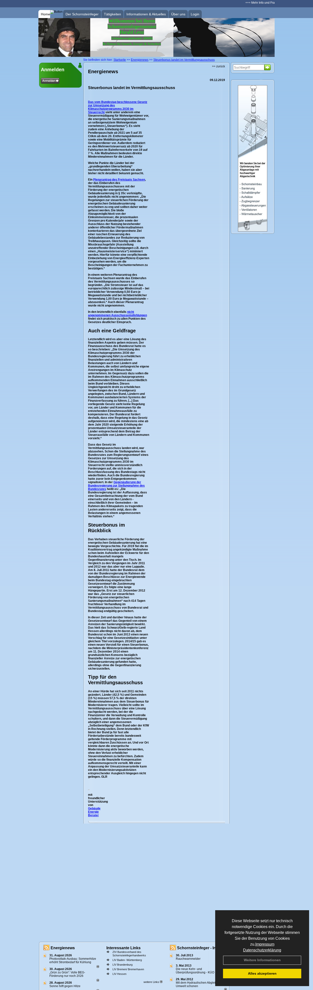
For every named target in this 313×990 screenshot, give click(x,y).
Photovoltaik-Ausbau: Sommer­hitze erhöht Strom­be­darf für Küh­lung (72, 960)
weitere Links (152, 981)
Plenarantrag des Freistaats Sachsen (119, 179)
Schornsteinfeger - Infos (199, 948)
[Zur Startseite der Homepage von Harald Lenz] (64, 56)
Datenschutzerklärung (262, 950)
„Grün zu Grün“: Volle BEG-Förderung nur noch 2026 (67, 974)
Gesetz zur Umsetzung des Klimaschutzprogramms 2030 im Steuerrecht (117, 107)
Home (45, 14)
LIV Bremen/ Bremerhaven (128, 969)
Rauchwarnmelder (188, 958)
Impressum (264, 944)
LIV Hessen (119, 973)
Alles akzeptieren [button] (262, 973)
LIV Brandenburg (122, 964)
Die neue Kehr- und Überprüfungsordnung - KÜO (195, 970)
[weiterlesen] (98, 967)
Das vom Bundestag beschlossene (112, 102)
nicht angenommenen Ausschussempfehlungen (117, 313)
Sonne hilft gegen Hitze (64, 986)
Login (195, 14)
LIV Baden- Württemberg (127, 960)
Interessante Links (123, 948)
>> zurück (218, 66)
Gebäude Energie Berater (94, 812)
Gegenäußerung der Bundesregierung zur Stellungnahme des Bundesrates (116, 485)
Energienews (63, 948)
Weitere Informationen (262, 960)
